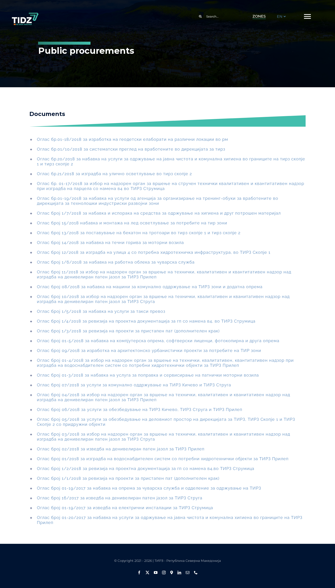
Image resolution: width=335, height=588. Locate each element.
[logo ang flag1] (25, 14)
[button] (167, 139)
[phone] (196, 572)
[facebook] (139, 572)
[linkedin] (179, 572)
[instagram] (164, 572)
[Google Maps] (171, 572)
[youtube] (155, 572)
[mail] (187, 572)
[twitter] (147, 572)
